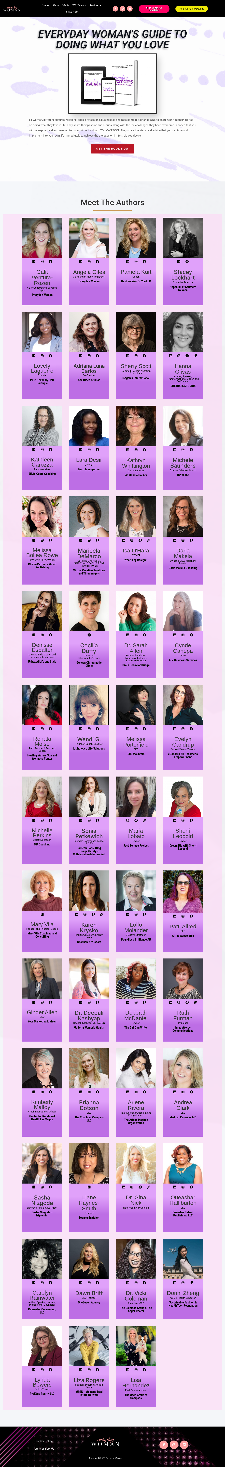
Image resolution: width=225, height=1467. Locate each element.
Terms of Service (43, 1448)
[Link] (195, 355)
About (55, 5)
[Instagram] (122, 9)
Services (93, 5)
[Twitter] (195, 1002)
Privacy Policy (43, 1441)
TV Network (79, 5)
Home (45, 5)
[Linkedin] (130, 9)
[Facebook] (50, 261)
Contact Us (72, 12)
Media (65, 5)
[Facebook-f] (115, 9)
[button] (95, 5)
